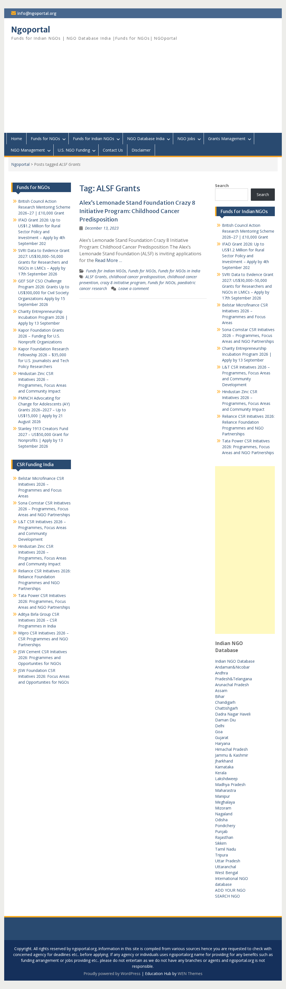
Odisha (221, 819)
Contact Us (113, 150)
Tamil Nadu (225, 849)
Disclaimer (141, 150)
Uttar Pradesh (227, 860)
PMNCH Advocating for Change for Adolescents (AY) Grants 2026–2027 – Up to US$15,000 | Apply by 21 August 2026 (44, 409)
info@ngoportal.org (36, 13)
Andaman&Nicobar (232, 667)
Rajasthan (224, 837)
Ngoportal (30, 30)
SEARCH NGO (227, 896)
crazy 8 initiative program (123, 282)
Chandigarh (225, 702)
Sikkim (221, 843)
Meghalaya (225, 802)
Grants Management (227, 138)
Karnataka (224, 767)
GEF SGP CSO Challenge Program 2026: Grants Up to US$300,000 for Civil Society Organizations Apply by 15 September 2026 (43, 292)
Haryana (222, 743)
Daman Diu (225, 720)
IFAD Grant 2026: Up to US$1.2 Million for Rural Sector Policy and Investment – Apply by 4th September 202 (245, 255)
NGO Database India (146, 138)
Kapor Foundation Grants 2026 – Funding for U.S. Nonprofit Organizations (41, 335)
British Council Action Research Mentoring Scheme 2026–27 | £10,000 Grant (248, 231)
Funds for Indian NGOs (93, 138)
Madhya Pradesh (230, 784)
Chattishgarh (226, 708)
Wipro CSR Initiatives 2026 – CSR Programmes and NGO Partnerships (43, 638)
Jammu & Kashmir (231, 755)
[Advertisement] (142, 91)
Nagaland (223, 813)
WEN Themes (190, 973)
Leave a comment (133, 288)
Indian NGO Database (235, 661)
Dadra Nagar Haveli (233, 714)
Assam (221, 690)
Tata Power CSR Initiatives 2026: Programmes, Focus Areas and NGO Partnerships (248, 446)
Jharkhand (224, 761)
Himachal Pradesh (231, 749)
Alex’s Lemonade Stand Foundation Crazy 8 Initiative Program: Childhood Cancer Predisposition (137, 211)
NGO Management (28, 150)
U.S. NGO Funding (74, 150)
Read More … (108, 260)
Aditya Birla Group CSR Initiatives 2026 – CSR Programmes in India (38, 620)
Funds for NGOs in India (179, 270)
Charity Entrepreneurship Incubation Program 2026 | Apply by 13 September (246, 354)
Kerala (221, 772)
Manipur (222, 796)
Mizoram (223, 808)
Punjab (221, 831)
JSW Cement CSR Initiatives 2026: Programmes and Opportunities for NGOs (42, 657)
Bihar (220, 696)
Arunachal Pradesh (232, 684)
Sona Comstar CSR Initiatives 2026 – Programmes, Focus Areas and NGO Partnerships (248, 335)
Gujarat (221, 737)
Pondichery (225, 825)
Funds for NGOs (45, 138)
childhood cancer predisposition (137, 276)
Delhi (219, 725)
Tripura (221, 855)
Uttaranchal (225, 866)
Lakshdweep (226, 778)
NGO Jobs (186, 138)
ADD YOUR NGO (230, 890)
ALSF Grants (96, 276)
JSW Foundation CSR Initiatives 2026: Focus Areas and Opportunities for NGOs (44, 676)
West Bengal (226, 872)
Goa (219, 731)
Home (16, 138)
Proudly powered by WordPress (112, 973)
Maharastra (225, 790)
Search (222, 185)
